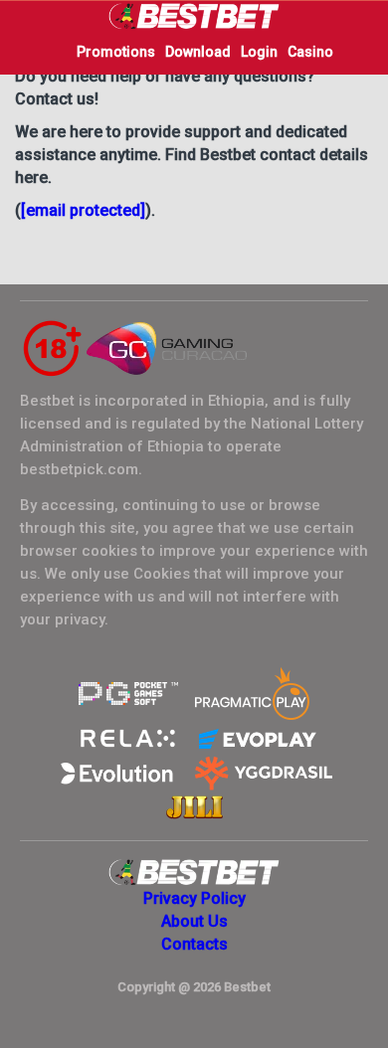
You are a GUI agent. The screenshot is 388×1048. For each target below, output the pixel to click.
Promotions (116, 52)
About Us (194, 921)
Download (198, 52)
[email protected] (83, 210)
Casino (310, 52)
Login (259, 52)
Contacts (194, 944)
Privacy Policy (194, 898)
